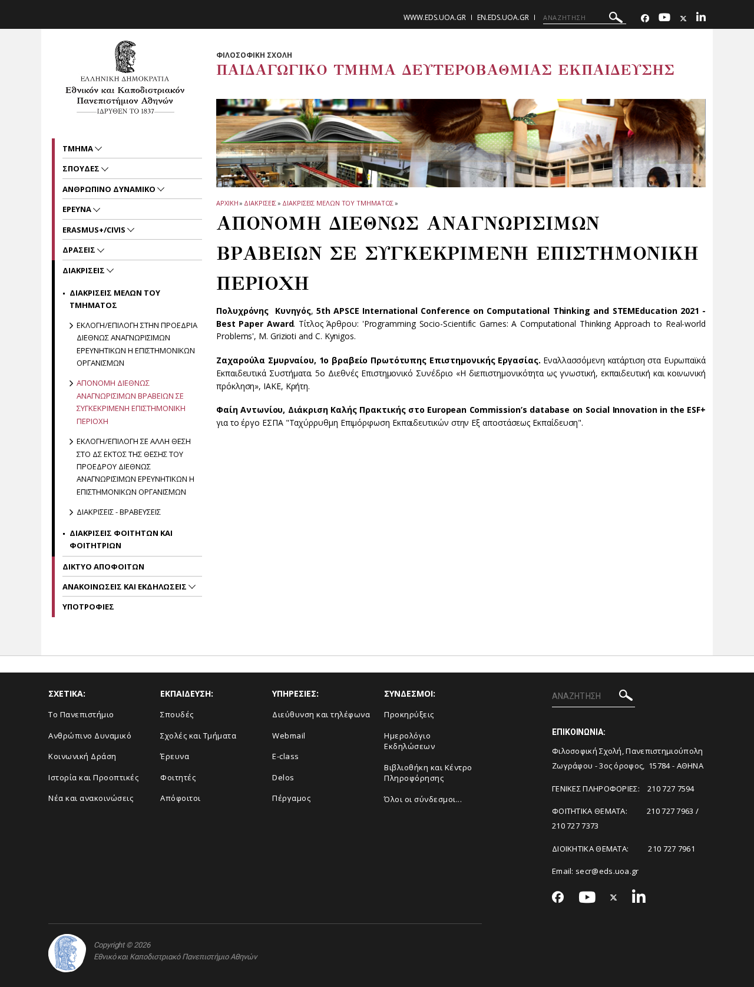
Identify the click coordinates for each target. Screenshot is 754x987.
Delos (283, 777)
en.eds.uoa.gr (503, 17)
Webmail (289, 735)
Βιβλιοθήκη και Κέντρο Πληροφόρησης (428, 773)
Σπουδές (177, 714)
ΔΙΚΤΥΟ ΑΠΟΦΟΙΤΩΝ (103, 566)
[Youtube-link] (664, 19)
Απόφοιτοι (180, 798)
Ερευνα (77, 209)
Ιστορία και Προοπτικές (93, 777)
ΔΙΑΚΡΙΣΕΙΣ (260, 202)
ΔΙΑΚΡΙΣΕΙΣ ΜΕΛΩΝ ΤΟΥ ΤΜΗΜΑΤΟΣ (337, 202)
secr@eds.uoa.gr (607, 871)
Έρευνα (174, 756)
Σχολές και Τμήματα (198, 735)
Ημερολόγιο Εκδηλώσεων (409, 741)
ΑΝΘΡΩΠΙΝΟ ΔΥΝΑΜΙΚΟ (109, 189)
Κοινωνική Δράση (82, 756)
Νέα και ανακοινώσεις (90, 798)
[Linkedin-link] (701, 19)
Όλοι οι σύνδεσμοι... (423, 799)
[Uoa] (67, 953)
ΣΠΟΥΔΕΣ (81, 168)
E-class (285, 756)
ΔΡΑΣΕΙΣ (79, 249)
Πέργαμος (291, 798)
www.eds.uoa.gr (435, 17)
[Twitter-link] (683, 19)
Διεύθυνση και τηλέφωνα (321, 714)
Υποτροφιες (88, 606)
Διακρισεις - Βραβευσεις (119, 511)
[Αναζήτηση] (616, 19)
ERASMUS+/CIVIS (94, 229)
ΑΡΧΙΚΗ (227, 202)
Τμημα (78, 148)
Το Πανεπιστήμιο (81, 714)
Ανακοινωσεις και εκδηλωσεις (125, 586)
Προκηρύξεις (409, 714)
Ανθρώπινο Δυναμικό (89, 735)
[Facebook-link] (645, 19)
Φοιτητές (178, 777)
